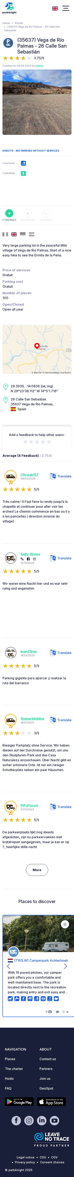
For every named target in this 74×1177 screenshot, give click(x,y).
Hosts (9, 1078)
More (37, 870)
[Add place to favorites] (65, 924)
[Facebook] (28, 559)
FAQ (8, 1088)
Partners (45, 1069)
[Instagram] (34, 559)
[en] (55, 8)
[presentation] (8, 102)
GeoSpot (46, 1088)
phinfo (39, 65)
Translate (64, 476)
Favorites (28, 219)
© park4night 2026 (18, 1170)
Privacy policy (25, 1162)
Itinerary (9, 219)
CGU (43, 1157)
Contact (46, 219)
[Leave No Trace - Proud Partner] (51, 1139)
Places (19, 23)
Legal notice (26, 1157)
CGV (54, 1157)
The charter (14, 1069)
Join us (44, 1078)
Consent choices (52, 1162)
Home (6, 23)
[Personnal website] (22, 559)
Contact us (47, 1059)
